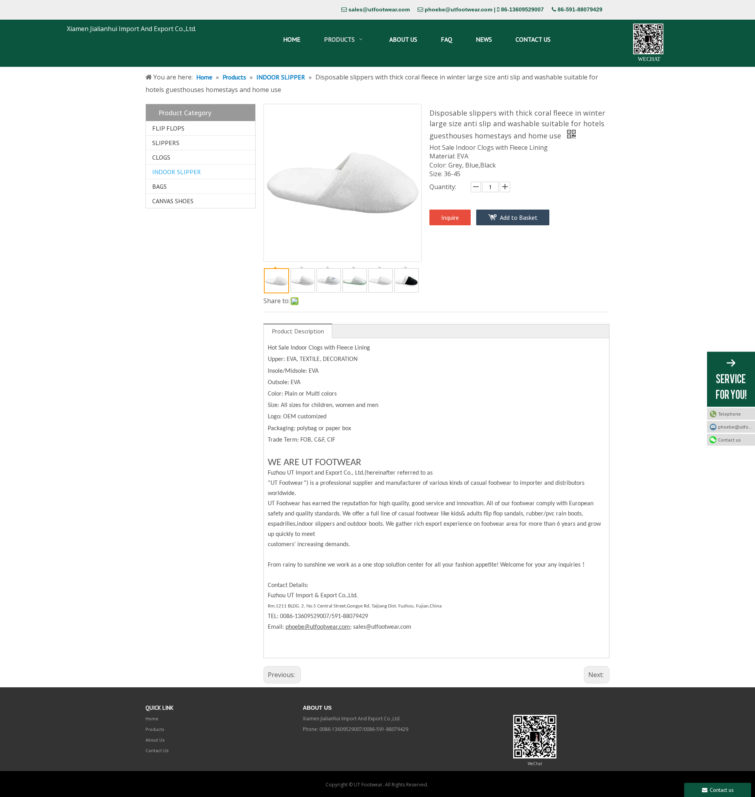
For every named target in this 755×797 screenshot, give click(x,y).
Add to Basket (519, 217)
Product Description (298, 331)
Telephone (729, 413)
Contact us (729, 439)
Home (151, 719)
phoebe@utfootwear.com (458, 9)
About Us (155, 740)
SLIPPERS (165, 143)
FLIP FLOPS (168, 128)
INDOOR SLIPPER (176, 172)
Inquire (450, 217)
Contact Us (157, 750)
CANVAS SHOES (172, 201)
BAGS (159, 186)
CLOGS (161, 157)
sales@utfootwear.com (379, 9)
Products (154, 729)
